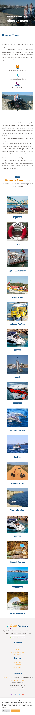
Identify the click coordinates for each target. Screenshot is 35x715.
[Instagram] (12, 694)
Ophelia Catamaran (17, 271)
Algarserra (17, 218)
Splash (18, 377)
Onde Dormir (17, 667)
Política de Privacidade (17, 638)
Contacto (17, 85)
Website (17, 77)
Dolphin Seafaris (17, 430)
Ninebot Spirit (17, 483)
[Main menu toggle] (31, 2)
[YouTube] (23, 694)
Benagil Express (17, 562)
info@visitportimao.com (17, 680)
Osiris (17, 244)
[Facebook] (15, 694)
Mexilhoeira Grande (17, 652)
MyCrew (17, 351)
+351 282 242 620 (8, 677)
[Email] (17, 66)
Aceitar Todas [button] (15, 711)
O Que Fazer (17, 662)
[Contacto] (17, 83)
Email (17, 68)
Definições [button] (6, 711)
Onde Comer (17, 665)
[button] (4, 101)
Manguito (17, 404)
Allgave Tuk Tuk (17, 324)
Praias (17, 670)
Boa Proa (17, 457)
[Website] (17, 75)
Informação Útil (18, 654)
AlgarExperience (17, 613)
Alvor (17, 649)
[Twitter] (19, 694)
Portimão (17, 647)
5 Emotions (17, 588)
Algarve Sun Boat (17, 510)
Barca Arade (17, 297)
